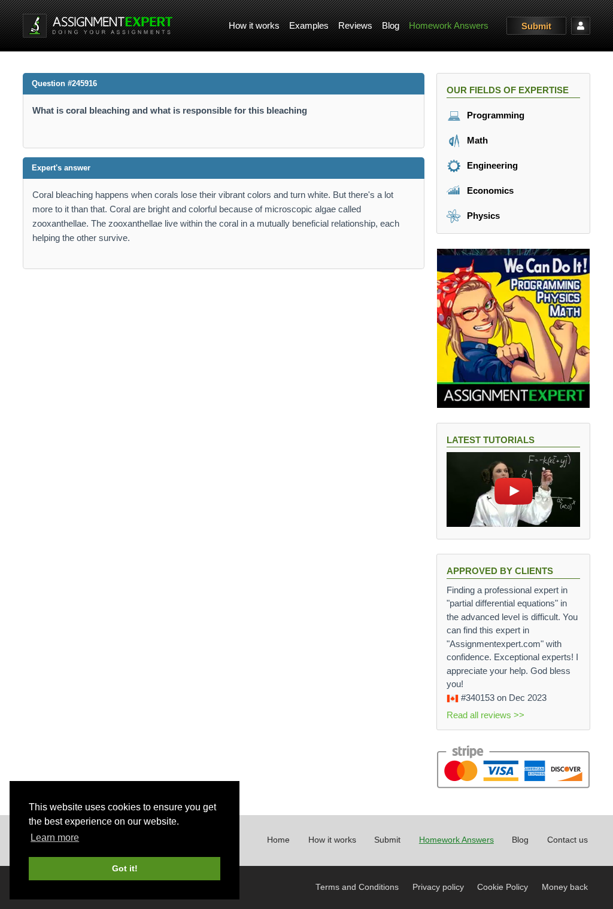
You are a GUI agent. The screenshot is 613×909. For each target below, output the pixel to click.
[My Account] (580, 26)
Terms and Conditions (357, 887)
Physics (482, 216)
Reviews (355, 25)
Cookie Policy (502, 887)
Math (476, 140)
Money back (565, 887)
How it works (254, 25)
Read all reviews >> (485, 715)
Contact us (567, 839)
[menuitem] (254, 26)
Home (278, 839)
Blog (390, 25)
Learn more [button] (55, 837)
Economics (489, 190)
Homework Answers (448, 25)
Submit (536, 26)
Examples (309, 25)
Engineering (491, 165)
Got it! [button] (125, 868)
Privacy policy (438, 887)
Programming (494, 115)
